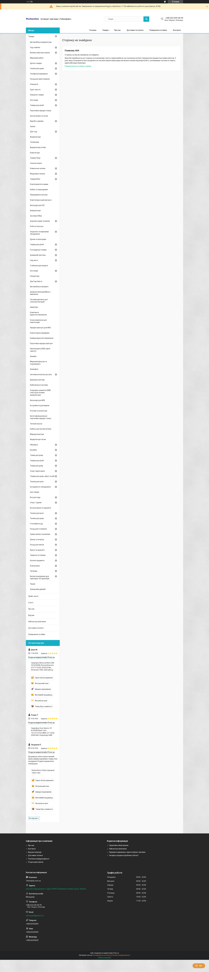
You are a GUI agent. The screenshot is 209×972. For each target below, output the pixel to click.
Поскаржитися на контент (102, 955)
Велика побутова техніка (40, 53)
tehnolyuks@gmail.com (35, 916)
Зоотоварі (34, 100)
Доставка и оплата (36, 628)
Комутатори (35, 153)
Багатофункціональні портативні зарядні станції (40, 417)
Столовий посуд (36, 524)
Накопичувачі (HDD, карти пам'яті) (40, 350)
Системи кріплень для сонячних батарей (39, 301)
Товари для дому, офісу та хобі (42, 476)
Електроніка (35, 566)
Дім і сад (33, 132)
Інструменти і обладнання (40, 487)
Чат (200, 966)
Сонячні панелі (36, 163)
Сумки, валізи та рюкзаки (40, 534)
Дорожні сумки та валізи (40, 221)
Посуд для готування (38, 529)
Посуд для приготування (40, 79)
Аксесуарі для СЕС (37, 205)
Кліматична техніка (37, 168)
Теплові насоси (36, 424)
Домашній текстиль (38, 255)
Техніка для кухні (37, 481)
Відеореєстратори (37, 380)
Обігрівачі (34, 445)
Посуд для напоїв (37, 545)
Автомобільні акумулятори (41, 42)
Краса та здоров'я (37, 550)
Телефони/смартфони (39, 74)
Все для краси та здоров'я (40, 508)
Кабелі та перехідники (39, 189)
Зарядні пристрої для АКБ (40, 328)
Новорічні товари (37, 95)
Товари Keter (35, 179)
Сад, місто (34, 260)
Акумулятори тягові (38, 439)
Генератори (34, 276)
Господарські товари (38, 250)
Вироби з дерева (36, 121)
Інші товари (34, 492)
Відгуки (31, 615)
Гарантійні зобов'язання (118, 845)
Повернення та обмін (158, 30)
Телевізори (34, 142)
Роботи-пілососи (36, 226)
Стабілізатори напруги (39, 266)
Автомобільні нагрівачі (39, 287)
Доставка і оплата (35, 855)
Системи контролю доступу (41, 374)
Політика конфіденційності (38, 859)
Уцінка (32, 126)
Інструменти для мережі (39, 405)
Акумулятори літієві (38, 147)
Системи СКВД (36, 216)
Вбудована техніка (37, 174)
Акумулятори (35, 137)
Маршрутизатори (37, 434)
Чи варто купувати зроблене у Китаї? (123, 855)
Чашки (32, 584)
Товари (105, 30)
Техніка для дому (37, 68)
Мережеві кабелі (36, 58)
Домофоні (34, 369)
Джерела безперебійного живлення (40, 293)
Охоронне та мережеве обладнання (39, 233)
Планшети (34, 84)
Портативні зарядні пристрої (41, 343)
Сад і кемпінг (35, 47)
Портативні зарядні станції (40, 111)
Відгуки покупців (34, 852)
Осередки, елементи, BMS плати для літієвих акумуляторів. (40, 392)
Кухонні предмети (37, 560)
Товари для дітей (37, 105)
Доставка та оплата (135, 30)
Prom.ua (116, 953)
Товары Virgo (35, 158)
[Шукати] (146, 19)
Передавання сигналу (39, 195)
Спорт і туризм (35, 503)
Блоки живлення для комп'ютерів (38, 321)
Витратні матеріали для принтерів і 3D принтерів (39, 577)
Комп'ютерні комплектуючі (40, 200)
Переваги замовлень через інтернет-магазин (127, 852)
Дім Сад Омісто (36, 281)
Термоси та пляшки (37, 555)
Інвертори (34, 307)
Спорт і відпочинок (37, 471)
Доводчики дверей (37, 589)
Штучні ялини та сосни (39, 116)
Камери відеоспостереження (41, 338)
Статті (30, 603)
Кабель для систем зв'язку (40, 429)
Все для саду (35, 497)
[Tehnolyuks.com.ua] (32, 19)
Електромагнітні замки (39, 184)
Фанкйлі (33, 356)
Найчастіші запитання (37, 622)
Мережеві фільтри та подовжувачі (38, 363)
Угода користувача (35, 862)
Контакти (177, 30)
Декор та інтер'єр (37, 539)
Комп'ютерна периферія (39, 333)
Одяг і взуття (35, 90)
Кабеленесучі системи (39, 385)
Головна (92, 30)
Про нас (117, 30)
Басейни (33, 450)
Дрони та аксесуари (38, 239)
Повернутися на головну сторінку (78, 66)
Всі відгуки (33, 818)
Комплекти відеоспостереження (38, 313)
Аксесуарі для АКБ (37, 400)
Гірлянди (33, 571)
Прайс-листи (33, 596)
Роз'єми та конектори (38, 411)
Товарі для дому (36, 455)
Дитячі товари (36, 63)
